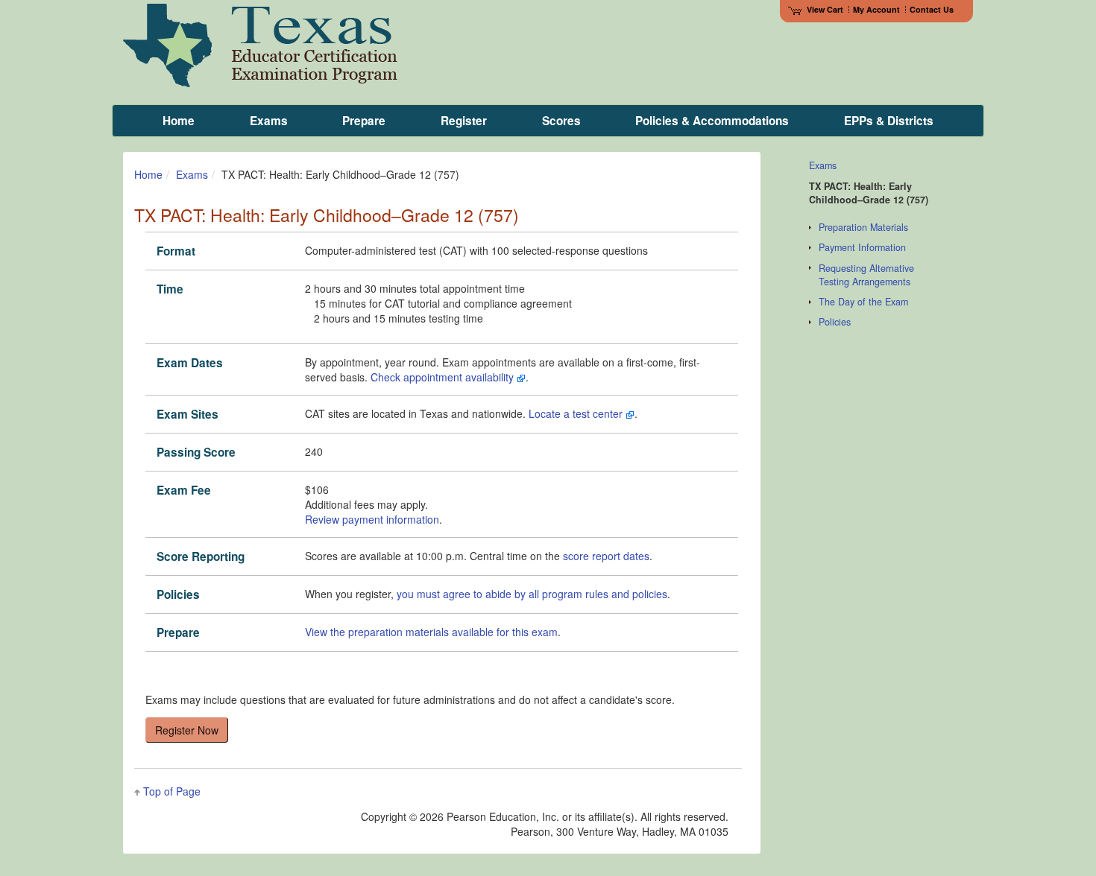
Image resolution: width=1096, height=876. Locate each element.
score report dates (606, 555)
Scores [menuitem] (561, 120)
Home (148, 174)
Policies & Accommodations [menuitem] (712, 120)
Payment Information (862, 247)
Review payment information (372, 519)
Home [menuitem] (179, 120)
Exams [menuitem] (269, 120)
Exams (192, 174)
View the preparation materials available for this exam (431, 631)
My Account (876, 9)
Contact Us (932, 9)
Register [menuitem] (464, 120)
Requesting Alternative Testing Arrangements (866, 274)
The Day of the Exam (863, 301)
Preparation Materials (863, 227)
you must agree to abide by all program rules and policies (532, 593)
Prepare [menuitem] (363, 120)
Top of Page (172, 791)
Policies (835, 321)
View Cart (825, 9)
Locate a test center (577, 413)
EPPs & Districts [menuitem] (888, 120)
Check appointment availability (444, 376)
